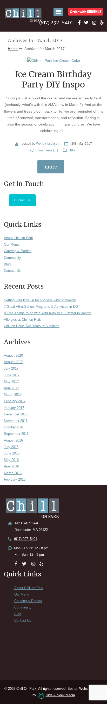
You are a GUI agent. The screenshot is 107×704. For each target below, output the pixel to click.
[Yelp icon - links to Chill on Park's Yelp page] (101, 22)
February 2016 (14, 479)
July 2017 (11, 368)
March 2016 (13, 473)
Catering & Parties (17, 251)
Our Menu (11, 244)
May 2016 (11, 460)
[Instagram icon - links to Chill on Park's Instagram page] (94, 22)
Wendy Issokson (47, 143)
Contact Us (22, 200)
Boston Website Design (85, 689)
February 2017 (14, 401)
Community (12, 258)
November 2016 (16, 421)
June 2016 (11, 453)
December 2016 (16, 414)
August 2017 (13, 362)
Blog (73, 150)
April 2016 (11, 466)
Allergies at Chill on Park (22, 319)
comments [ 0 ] (48, 150)
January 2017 (14, 408)
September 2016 (16, 434)
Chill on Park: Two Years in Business (31, 326)
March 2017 (13, 395)
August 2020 (13, 355)
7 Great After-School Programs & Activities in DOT (42, 307)
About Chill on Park (18, 238)
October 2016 (14, 427)
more (51, 167)
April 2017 (11, 388)
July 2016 (11, 447)
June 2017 (11, 375)
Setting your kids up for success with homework (40, 300)
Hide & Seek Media (60, 695)
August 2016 (13, 440)
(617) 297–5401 (56, 23)
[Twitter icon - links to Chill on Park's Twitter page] (86, 22)
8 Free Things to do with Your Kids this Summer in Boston (47, 313)
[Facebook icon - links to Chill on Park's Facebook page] (79, 22)
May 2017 (11, 382)
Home (13, 49)
